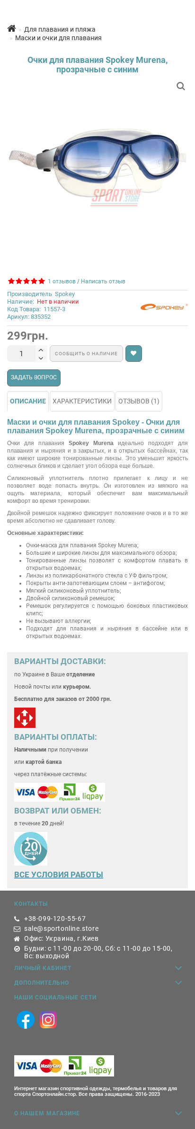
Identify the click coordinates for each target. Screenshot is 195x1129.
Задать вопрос (34, 377)
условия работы (67, 874)
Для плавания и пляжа (60, 29)
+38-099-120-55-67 (55, 918)
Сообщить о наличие (86, 353)
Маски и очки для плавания (58, 38)
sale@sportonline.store (61, 928)
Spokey (65, 294)
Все (22, 874)
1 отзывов (60, 281)
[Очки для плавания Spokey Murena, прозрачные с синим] (97, 167)
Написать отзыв (103, 281)
